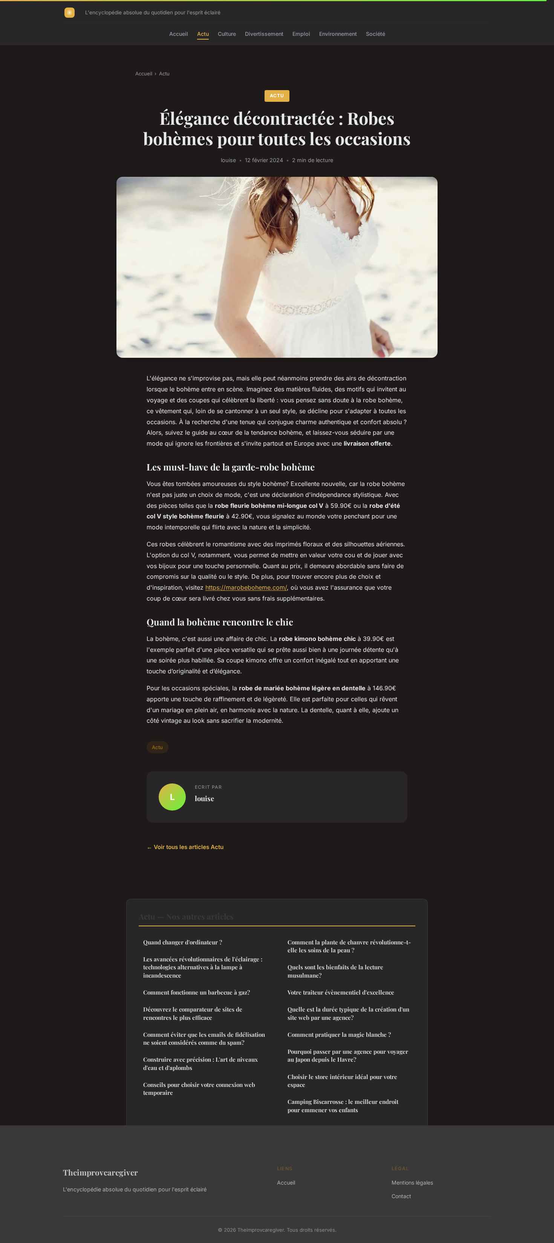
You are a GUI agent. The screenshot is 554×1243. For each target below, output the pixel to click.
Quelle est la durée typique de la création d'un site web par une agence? (348, 1013)
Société (375, 34)
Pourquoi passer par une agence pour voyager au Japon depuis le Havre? (348, 1055)
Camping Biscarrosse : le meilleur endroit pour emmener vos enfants (343, 1105)
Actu (203, 34)
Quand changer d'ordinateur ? (182, 942)
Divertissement (264, 34)
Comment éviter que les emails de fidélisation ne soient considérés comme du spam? (204, 1038)
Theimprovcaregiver (100, 1172)
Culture (227, 34)
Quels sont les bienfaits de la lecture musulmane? (335, 971)
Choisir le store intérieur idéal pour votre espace (342, 1080)
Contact (401, 1196)
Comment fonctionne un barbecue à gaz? (196, 992)
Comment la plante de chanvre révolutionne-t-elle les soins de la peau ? (349, 946)
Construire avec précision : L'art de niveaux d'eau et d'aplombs (200, 1063)
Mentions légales (412, 1182)
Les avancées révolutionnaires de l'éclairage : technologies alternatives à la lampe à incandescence (202, 967)
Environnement (338, 34)
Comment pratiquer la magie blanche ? (339, 1034)
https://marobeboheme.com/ (246, 587)
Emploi (301, 34)
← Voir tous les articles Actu (185, 847)
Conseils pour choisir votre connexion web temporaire (199, 1088)
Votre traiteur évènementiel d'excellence (341, 992)
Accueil (178, 34)
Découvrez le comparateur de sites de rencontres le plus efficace (192, 1013)
